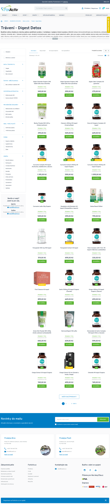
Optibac (8, 188)
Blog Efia (30, 481)
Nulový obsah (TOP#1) (12, 98)
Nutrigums (8, 163)
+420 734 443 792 (12, 448)
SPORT (25, 15)
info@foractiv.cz (62, 469)
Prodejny (89, 15)
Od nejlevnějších (53, 50)
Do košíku (42, 95)
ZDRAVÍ (4, 15)
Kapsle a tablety (10, 141)
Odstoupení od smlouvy (7, 484)
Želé (7, 149)
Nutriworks (9, 168)
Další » (74, 403)
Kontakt (30, 474)
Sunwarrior (9, 182)
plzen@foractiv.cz (14, 213)
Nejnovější (43, 50)
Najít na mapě (8, 454)
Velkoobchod (4, 481)
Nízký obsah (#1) (10, 95)
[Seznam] (108, 56)
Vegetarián (9, 71)
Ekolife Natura (9, 160)
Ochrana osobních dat (7, 476)
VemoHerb (8, 185)
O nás (29, 471)
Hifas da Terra (9, 177)
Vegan (7, 68)
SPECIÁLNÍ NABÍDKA (49, 15)
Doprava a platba (5, 469)
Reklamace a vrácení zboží (8, 471)
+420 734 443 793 (67, 448)
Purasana (8, 174)
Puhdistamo (9, 179)
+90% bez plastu (10, 130)
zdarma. (65, 2)
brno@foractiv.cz (14, 207)
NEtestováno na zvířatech (12, 108)
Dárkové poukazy (102, 15)
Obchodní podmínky (6, 474)
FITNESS (14, 15)
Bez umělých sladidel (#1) (13, 84)
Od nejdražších (66, 50)
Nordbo (8, 171)
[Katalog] (105, 56)
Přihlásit (103, 419)
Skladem (8, 52)
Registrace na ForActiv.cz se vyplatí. (14, 500)
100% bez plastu (10, 127)
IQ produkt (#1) (10, 111)
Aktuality (30, 479)
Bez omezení (9, 74)
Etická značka (9, 117)
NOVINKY (62, 15)
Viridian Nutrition (10, 165)
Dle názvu (33, 50)
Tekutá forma (9, 146)
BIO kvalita (8, 114)
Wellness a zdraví (10, 57)
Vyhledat (66, 8)
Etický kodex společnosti (7, 479)
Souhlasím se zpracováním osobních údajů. (67, 424)
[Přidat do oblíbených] (52, 61)
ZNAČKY (34, 15)
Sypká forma (9, 144)
